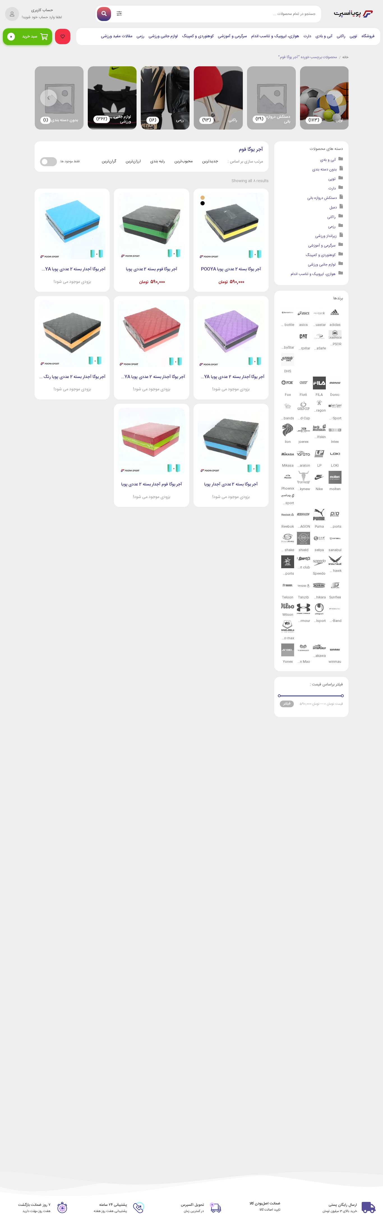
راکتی (341, 36)
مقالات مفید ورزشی (116, 36)
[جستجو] (104, 14)
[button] (62, 36)
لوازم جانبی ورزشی (163, 36)
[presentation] (334, 98)
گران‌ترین (109, 161)
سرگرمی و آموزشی (232, 36)
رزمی (140, 36)
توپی (353, 36)
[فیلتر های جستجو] (119, 14)
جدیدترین (210, 161)
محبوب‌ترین (183, 161)
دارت (307, 36)
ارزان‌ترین (133, 161)
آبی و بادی (324, 36)
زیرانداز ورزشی (326, 236)
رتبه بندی (157, 161)
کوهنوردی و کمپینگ (198, 36)
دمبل (333, 208)
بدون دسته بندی (324, 169)
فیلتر (286, 704)
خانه (345, 57)
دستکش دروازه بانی (322, 198)
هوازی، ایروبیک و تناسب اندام (275, 36)
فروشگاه (368, 36)
